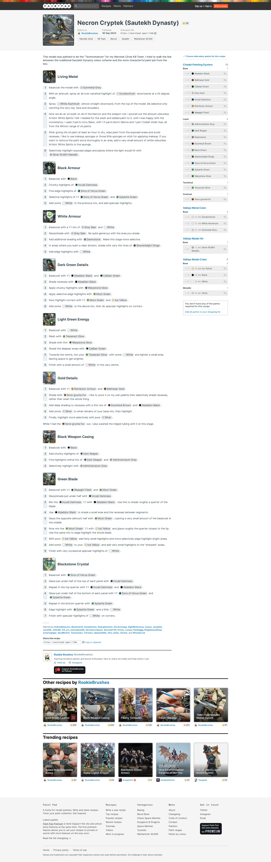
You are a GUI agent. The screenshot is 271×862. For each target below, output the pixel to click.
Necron (113, 39)
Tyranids (141, 830)
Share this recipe (51, 638)
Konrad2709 (110, 629)
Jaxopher (157, 627)
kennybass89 (78, 629)
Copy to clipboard (93, 642)
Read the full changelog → (57, 838)
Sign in (208, 6)
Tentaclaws (77, 632)
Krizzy (121, 629)
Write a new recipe (116, 810)
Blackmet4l (77, 627)
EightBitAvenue (136, 627)
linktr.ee (61, 662)
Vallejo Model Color (195, 259)
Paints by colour (177, 834)
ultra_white (113, 632)
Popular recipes (114, 818)
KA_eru (65, 629)
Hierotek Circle (86, 39)
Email (203, 818)
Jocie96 (47, 629)
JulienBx (56, 629)
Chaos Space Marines (148, 818)
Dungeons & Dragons (148, 822)
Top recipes (112, 814)
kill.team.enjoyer (94, 629)
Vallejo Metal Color (194, 207)
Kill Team (102, 39)
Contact (173, 822)
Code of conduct (178, 818)
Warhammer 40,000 (143, 39)
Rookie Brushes (63, 654)
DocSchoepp (120, 627)
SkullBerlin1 (64, 632)
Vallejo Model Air (193, 238)
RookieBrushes (93, 682)
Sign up (198, 6)
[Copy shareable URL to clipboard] (155, 33)
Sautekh (125, 39)
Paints (117, 6)
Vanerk (123, 632)
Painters (128, 6)
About (172, 810)
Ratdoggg (138, 629)
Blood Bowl (143, 814)
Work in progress (115, 834)
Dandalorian (90, 627)
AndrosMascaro (62, 627)
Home (46, 850)
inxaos (148, 627)
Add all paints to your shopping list (202, 312)
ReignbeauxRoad (153, 629)
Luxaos (128, 629)
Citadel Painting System (198, 64)
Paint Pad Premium (53, 823)
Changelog (174, 814)
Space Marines (145, 826)
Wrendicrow (139, 632)
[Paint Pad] (57, 6)
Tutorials (110, 826)
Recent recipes (114, 822)
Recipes (106, 6)
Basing (140, 810)
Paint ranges (175, 830)
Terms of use (80, 850)
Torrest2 (88, 632)
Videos (109, 830)
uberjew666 (100, 632)
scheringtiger (50, 632)
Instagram (77, 662)
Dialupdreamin (105, 627)
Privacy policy (61, 850)
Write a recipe (221, 6)
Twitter (203, 810)
